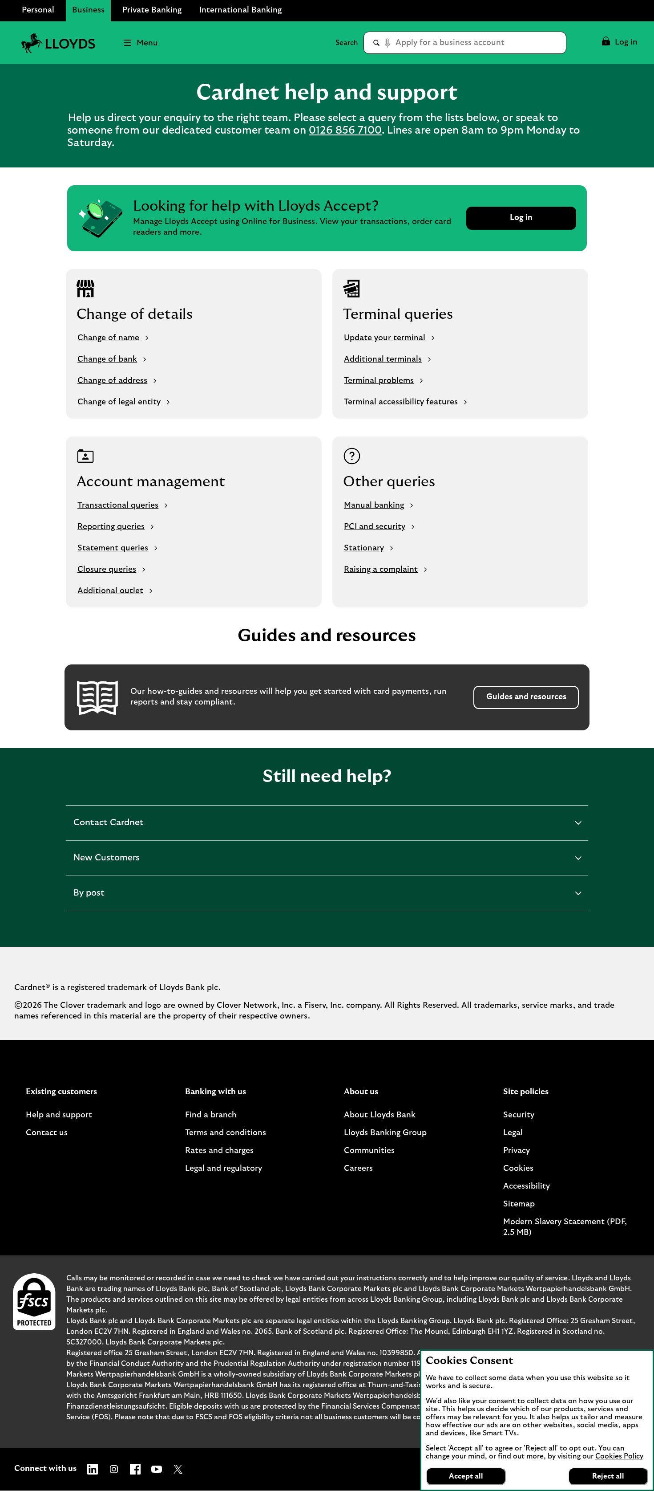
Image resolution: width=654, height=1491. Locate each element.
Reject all (608, 1476)
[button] (619, 42)
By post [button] (97, 899)
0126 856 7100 (345, 130)
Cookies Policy (619, 1456)
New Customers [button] (106, 864)
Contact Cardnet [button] (108, 829)
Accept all (466, 1476)
